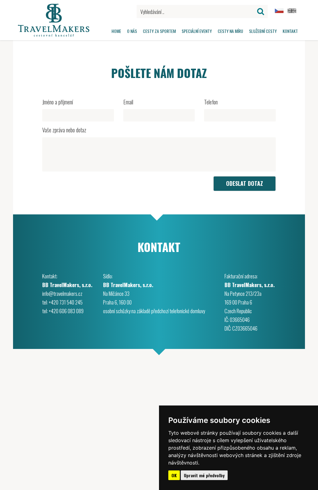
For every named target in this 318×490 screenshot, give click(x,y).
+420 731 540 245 (66, 302)
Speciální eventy (197, 31)
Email (128, 102)
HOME (116, 31)
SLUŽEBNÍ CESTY (263, 31)
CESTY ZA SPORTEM (159, 31)
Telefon (211, 102)
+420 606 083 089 (66, 311)
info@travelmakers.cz (62, 293)
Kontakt (290, 31)
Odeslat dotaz (244, 183)
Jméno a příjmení (57, 102)
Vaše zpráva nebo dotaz (64, 130)
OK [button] (174, 475)
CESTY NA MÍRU (230, 31)
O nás (132, 31)
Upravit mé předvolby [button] (204, 475)
